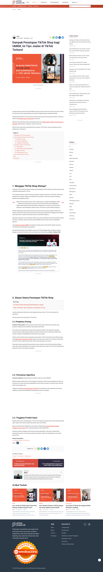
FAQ (14, 156)
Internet (71, 170)
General (71, 164)
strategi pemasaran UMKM (22, 225)
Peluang (14, 6)
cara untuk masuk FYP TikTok (30, 388)
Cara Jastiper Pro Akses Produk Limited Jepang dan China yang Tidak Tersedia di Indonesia (79, 78)
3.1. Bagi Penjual (19, 146)
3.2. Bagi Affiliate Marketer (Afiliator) (24, 148)
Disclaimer (65, 541)
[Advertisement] (51, 22)
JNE (70, 176)
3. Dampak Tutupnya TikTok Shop (21, 144)
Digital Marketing (54, 2)
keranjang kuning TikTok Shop (26, 118)
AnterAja (71, 149)
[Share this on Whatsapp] (53, 37)
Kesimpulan (16, 158)
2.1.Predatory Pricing (20, 139)
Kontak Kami (65, 530)
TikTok (14, 456)
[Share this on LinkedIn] (62, 37)
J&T (70, 173)
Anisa (18, 36)
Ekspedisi (71, 161)
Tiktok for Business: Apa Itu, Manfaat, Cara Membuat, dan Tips (29, 307)
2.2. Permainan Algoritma (21, 141)
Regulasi (30, 6)
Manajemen (44, 2)
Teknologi (74, 2)
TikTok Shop (20, 456)
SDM (70, 206)
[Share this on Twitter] (56, 37)
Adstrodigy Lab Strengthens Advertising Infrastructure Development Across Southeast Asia (79, 102)
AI (69, 146)
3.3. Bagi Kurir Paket (20, 150)
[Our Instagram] (85, 524)
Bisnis (34, 2)
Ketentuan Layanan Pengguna (70, 535)
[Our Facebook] (89, 524)
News (27, 2)
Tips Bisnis (36, 6)
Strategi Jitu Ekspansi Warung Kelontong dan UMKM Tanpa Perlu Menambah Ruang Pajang (80, 42)
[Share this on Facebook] (59, 37)
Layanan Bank (72, 185)
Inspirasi (71, 167)
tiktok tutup (27, 456)
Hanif (40, 509)
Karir (70, 179)
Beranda (14, 9)
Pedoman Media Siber (68, 544)
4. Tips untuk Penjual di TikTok (21, 154)
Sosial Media (72, 212)
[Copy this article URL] (50, 37)
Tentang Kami (65, 527)
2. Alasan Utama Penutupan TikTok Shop (23, 137)
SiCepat (71, 209)
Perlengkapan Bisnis (22, 6)
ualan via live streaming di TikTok (23, 339)
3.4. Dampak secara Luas (21, 152)
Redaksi (64, 533)
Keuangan (71, 182)
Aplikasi (71, 152)
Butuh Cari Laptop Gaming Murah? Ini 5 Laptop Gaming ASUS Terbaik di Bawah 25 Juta (79, 86)
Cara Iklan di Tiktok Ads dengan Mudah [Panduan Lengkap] (28, 304)
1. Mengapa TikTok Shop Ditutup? (21, 135)
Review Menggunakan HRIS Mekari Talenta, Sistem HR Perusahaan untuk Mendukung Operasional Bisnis (78, 111)
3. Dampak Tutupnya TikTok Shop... (21, 440)
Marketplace (65, 2)
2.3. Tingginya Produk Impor (22, 143)
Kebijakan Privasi (66, 538)
